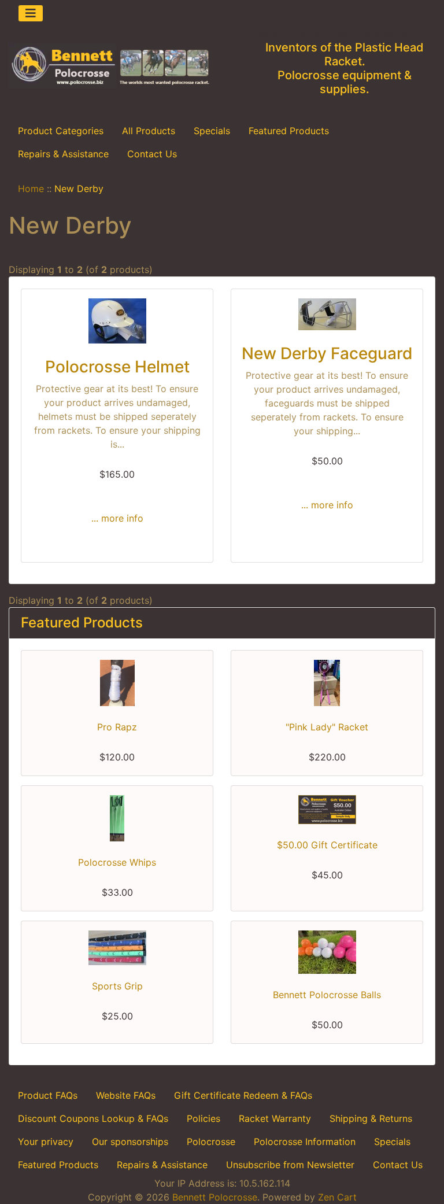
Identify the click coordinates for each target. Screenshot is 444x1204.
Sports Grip (117, 986)
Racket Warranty (275, 1118)
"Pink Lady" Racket (327, 727)
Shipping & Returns (371, 1118)
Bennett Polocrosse (214, 1197)
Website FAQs (126, 1095)
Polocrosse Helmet (117, 366)
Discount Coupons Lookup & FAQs (93, 1118)
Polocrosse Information (305, 1141)
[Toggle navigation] (30, 13)
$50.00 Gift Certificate (327, 845)
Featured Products (289, 130)
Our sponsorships (130, 1141)
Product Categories (60, 130)
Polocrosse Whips (117, 862)
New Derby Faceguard (327, 353)
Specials (212, 130)
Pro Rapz (117, 727)
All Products (148, 130)
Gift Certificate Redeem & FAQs (243, 1095)
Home (31, 188)
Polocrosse (211, 1141)
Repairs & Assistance (63, 154)
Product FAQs (47, 1095)
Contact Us (152, 154)
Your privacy (45, 1141)
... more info (117, 518)
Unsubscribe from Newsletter (290, 1164)
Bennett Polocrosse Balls (327, 994)
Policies (203, 1118)
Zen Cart (337, 1197)
